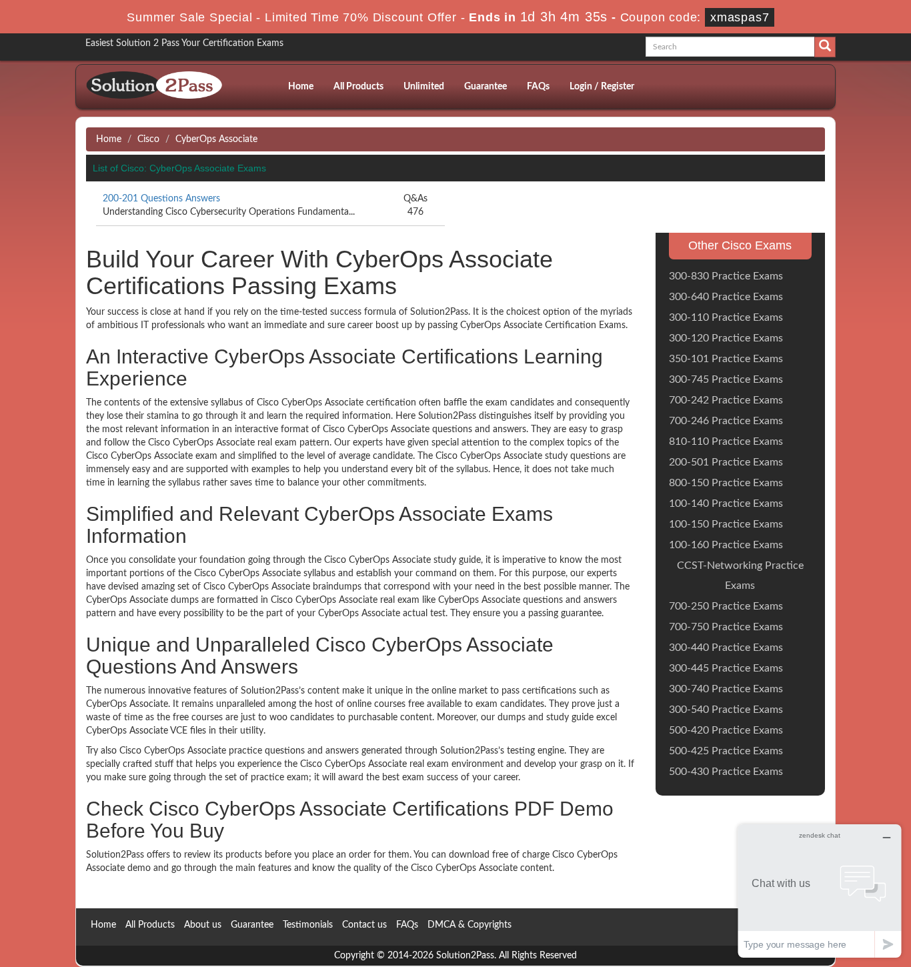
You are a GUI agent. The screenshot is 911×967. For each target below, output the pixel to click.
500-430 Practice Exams (726, 771)
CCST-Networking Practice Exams (740, 575)
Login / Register (602, 86)
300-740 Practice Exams (726, 689)
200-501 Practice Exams (726, 462)
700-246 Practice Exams (726, 420)
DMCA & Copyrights (469, 925)
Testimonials (308, 925)
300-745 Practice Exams (726, 379)
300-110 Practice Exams (726, 317)
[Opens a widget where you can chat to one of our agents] (819, 890)
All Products (358, 86)
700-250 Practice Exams (726, 606)
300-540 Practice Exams (726, 709)
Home (300, 86)
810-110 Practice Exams (726, 441)
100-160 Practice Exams (726, 545)
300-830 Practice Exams (726, 276)
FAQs (538, 86)
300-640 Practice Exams (726, 296)
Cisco (148, 139)
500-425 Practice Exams (726, 751)
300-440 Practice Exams (726, 647)
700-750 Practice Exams (726, 627)
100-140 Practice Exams (726, 503)
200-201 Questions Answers (161, 198)
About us (202, 925)
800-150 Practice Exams (726, 482)
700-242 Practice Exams (726, 400)
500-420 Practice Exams (726, 730)
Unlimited (423, 86)
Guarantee (485, 86)
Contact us (364, 925)
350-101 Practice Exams (726, 358)
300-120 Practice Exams (726, 338)
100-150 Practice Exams (726, 524)
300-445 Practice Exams (726, 668)
